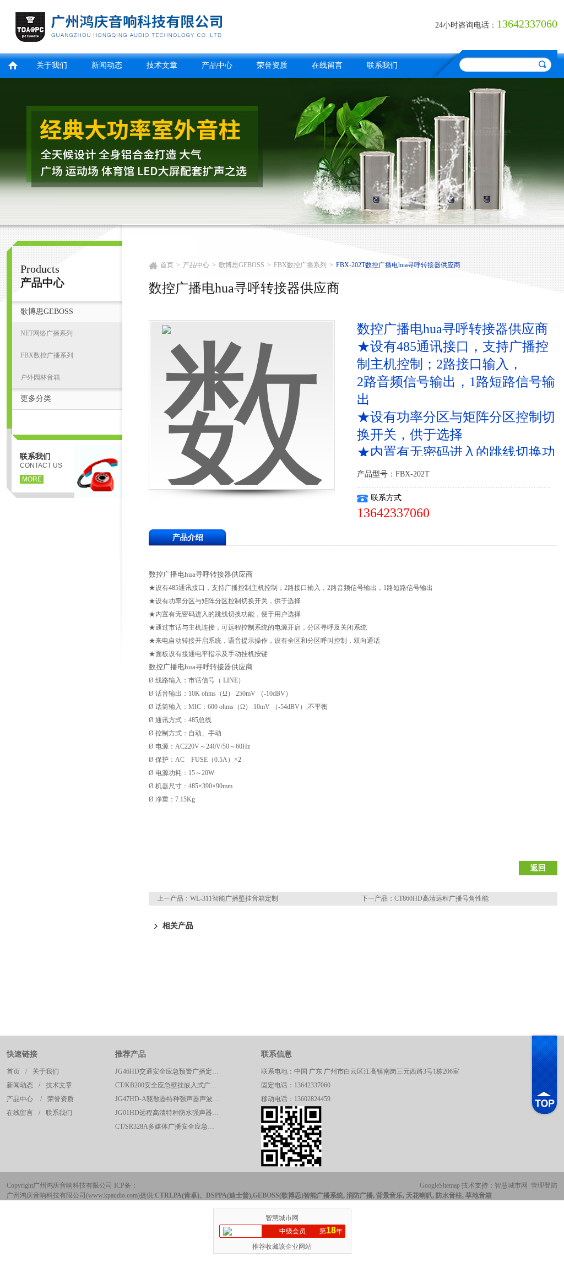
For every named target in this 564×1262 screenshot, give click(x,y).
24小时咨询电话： (466, 25)
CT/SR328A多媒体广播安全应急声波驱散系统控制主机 (170, 1126)
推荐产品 (130, 1054)
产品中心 (217, 65)
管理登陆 (544, 1185)
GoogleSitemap (440, 1185)
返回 (538, 868)
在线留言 (327, 65)
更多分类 (35, 398)
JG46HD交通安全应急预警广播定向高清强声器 (170, 1071)
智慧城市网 (511, 1185)
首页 (13, 64)
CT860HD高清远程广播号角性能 (441, 898)
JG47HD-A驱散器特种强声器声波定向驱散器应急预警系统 (170, 1099)
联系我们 (382, 65)
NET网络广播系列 (46, 333)
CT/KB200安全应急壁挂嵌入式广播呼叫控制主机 (170, 1085)
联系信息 (276, 1054)
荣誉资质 (272, 65)
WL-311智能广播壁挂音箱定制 (234, 898)
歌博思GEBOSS (46, 311)
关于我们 (51, 65)
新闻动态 (106, 65)
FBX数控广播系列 (46, 355)
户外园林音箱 (40, 377)
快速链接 (22, 1054)
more (32, 479)
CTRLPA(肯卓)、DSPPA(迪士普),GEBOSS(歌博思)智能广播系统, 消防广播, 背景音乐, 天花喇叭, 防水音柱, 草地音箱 (323, 1195)
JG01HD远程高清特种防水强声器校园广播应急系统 (170, 1113)
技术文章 (162, 65)
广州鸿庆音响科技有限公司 (141, 25)
